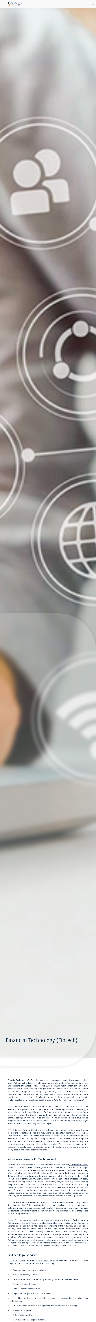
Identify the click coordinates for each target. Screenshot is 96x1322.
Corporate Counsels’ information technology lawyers (31, 1260)
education (72, 1223)
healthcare (59, 1223)
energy (50, 1223)
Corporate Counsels (79, 1164)
